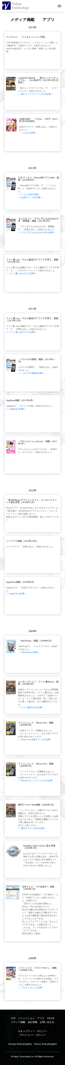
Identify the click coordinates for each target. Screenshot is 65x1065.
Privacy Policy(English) (45, 1044)
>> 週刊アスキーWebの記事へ (32, 828)
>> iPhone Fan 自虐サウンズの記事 (34, 739)
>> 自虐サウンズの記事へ (30, 197)
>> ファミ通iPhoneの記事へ (31, 707)
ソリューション (26, 1018)
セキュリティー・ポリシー (32, 1031)
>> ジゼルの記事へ (28, 133)
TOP (13, 1018)
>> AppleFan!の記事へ (16, 594)
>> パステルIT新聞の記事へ (31, 373)
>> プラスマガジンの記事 (30, 988)
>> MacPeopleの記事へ (29, 652)
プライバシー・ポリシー (32, 1035)
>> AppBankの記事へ (16, 409)
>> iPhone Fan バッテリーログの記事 (35, 780)
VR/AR (50, 1018)
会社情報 (32, 1022)
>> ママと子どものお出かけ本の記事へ (36, 232)
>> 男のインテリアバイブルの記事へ (35, 94)
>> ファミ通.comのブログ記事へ (21, 273)
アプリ (40, 1018)
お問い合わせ (47, 1022)
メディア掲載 (18, 1022)
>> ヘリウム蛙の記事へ (29, 194)
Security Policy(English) (20, 1044)
